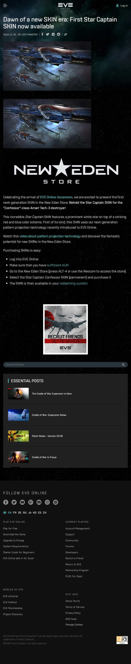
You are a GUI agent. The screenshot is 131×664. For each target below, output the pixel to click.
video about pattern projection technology (50, 236)
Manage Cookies (74, 624)
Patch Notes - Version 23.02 (47, 436)
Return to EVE (73, 564)
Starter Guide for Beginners (18, 552)
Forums (70, 546)
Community (72, 540)
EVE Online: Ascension (56, 197)
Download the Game (14, 534)
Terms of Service (75, 607)
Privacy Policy (73, 613)
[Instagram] (47, 502)
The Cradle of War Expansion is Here (52, 393)
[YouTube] (22, 502)
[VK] (55, 502)
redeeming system (74, 283)
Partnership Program (77, 570)
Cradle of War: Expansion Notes (49, 414)
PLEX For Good (74, 576)
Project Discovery (13, 614)
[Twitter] (14, 502)
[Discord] (39, 502)
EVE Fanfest (10, 602)
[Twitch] (30, 502)
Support (70, 534)
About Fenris (73, 601)
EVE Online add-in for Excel (18, 558)
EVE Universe (10, 596)
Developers (72, 552)
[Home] (65, 8)
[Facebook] (5, 502)
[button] (122, 5)
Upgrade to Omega (13, 540)
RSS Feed (71, 619)
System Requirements (15, 546)
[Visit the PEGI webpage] (122, 640)
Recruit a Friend (74, 558)
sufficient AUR (58, 265)
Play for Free (10, 528)
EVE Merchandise (12, 608)
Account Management (78, 528)
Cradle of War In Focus (44, 457)
